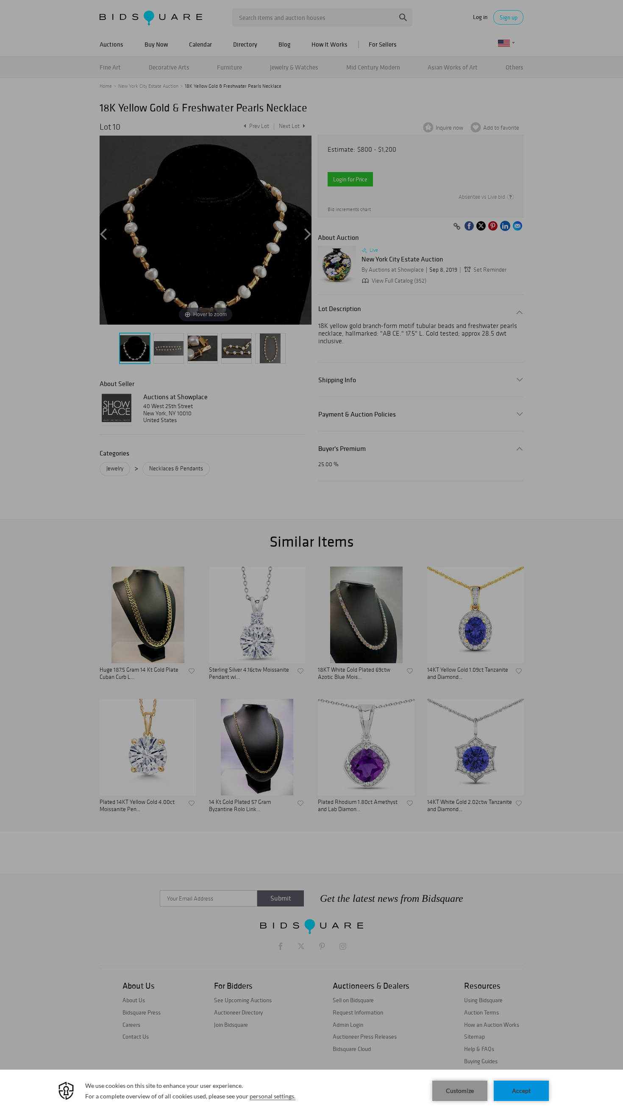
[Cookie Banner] (311, 1091)
